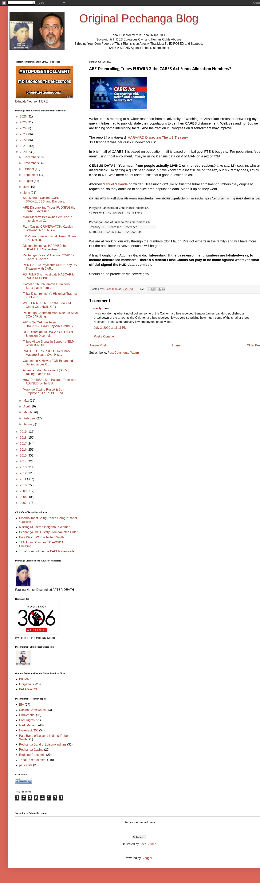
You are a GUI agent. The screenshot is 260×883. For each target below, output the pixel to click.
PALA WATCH (28, 689)
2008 (23, 497)
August (28, 181)
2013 (23, 467)
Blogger (147, 858)
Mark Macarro (28, 725)
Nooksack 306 (28, 730)
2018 (23, 437)
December (30, 157)
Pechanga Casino (31, 749)
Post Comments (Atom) (123, 352)
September (31, 174)
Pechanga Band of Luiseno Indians (42, 744)
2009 (23, 491)
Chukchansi (27, 715)
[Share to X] (156, 289)
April (26, 406)
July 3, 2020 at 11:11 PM (110, 327)
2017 (23, 443)
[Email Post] (142, 288)
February (29, 418)
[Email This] (149, 289)
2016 (23, 449)
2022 (23, 140)
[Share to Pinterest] (163, 289)
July (26, 186)
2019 (23, 431)
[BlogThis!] (153, 289)
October (29, 169)
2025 (23, 122)
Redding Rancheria (32, 754)
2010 (23, 485)
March (28, 412)
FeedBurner (148, 844)
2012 (23, 473)
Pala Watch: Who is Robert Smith (41, 537)
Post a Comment (105, 336)
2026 (23, 116)
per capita (25, 765)
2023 (23, 134)
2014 (23, 461)
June (27, 192)
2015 (23, 455)
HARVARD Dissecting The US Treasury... (159, 137)
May (26, 400)
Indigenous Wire (30, 684)
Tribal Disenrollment (32, 760)
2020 (23, 152)
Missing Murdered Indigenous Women (44, 527)
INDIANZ (25, 679)
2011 (23, 479)
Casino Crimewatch (32, 709)
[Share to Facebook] (160, 289)
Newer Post (98, 345)
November (30, 163)
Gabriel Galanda (115, 184)
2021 (23, 146)
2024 (23, 128)
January (29, 424)
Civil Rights (27, 720)
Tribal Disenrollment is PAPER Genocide (46, 551)
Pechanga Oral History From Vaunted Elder (48, 532)
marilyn (98, 308)
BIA (21, 704)
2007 (23, 502)
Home (176, 345)
